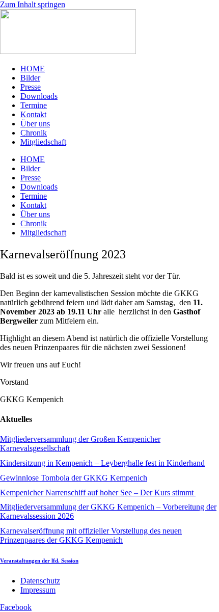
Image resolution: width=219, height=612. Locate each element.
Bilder (30, 77)
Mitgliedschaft (43, 142)
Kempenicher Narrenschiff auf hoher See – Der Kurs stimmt (98, 492)
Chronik (33, 132)
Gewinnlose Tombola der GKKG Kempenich (73, 477)
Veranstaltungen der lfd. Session (39, 560)
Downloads (39, 96)
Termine (33, 105)
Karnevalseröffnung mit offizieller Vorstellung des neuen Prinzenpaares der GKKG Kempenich (91, 535)
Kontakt (33, 114)
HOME (32, 68)
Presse (30, 87)
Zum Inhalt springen (32, 4)
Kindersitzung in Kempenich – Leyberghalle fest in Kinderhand (102, 463)
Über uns (35, 123)
